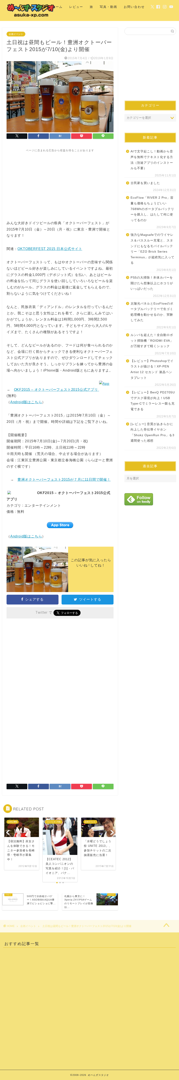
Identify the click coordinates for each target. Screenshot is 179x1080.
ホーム (57, 7)
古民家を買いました (145, 183)
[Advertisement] (60, 183)
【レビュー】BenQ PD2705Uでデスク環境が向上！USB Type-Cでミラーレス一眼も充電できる (153, 401)
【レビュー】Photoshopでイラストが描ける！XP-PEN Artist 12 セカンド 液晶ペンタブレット (152, 369)
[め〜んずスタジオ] (31, 17)
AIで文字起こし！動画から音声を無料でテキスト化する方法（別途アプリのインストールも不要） (152, 160)
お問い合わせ (134, 7)
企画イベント (16, 34)
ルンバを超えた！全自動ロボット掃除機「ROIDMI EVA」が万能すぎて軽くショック (152, 340)
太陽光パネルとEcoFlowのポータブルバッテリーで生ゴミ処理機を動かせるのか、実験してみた (152, 312)
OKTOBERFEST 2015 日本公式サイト (49, 249)
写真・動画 (108, 7)
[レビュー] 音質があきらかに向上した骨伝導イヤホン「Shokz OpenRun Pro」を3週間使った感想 (152, 432)
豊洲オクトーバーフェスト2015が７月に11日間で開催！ (63, 479)
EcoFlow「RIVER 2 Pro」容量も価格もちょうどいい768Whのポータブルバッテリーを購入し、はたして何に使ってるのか (152, 209)
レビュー (76, 7)
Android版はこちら (26, 402)
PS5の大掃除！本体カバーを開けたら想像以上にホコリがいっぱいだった (152, 283)
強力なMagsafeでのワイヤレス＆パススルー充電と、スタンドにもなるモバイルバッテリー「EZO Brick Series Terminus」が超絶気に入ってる (152, 248)
